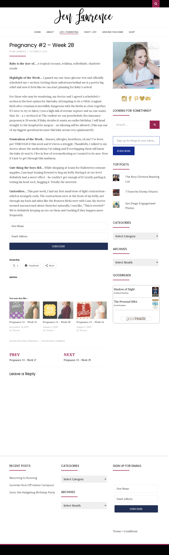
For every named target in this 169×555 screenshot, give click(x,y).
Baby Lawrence (57, 341)
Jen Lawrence (19, 51)
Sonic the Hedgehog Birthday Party (32, 492)
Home (37, 31)
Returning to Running (23, 478)
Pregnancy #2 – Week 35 (23, 322)
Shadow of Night (124, 289)
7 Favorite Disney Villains (141, 191)
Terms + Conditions (125, 531)
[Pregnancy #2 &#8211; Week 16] (92, 310)
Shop (132, 31)
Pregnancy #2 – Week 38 (56, 322)
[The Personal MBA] (155, 304)
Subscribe (124, 151)
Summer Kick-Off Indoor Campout (31, 485)
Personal (33, 341)
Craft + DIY (90, 31)
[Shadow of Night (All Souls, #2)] (155, 291)
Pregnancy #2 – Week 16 (90, 322)
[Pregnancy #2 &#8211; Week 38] (58, 310)
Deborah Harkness (122, 293)
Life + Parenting (69, 31)
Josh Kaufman (121, 305)
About (50, 31)
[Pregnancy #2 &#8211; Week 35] (24, 310)
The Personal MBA (125, 301)
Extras (23, 341)
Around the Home (112, 31)
